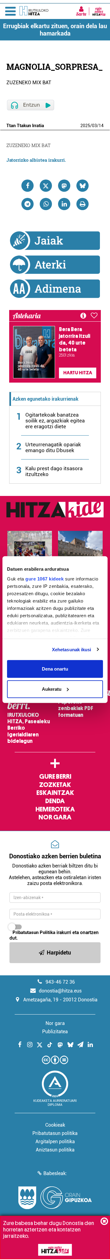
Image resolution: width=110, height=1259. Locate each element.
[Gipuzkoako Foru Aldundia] (55, 1197)
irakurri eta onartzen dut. (54, 935)
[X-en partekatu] (46, 186)
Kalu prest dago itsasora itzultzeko (53, 471)
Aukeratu (51, 688)
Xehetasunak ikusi (71, 649)
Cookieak (55, 1125)
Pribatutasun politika (55, 1133)
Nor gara (55, 817)
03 (94, 125)
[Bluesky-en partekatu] (82, 186)
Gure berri (55, 776)
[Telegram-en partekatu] (27, 204)
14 (101, 125)
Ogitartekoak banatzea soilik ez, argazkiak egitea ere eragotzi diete (55, 420)
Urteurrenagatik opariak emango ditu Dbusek (53, 447)
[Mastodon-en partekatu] (64, 186)
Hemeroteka (55, 809)
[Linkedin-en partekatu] (64, 204)
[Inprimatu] (82, 204)
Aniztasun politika (55, 1150)
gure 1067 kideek (44, 578)
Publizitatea (55, 1031)
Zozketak (55, 784)
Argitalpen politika (55, 1141)
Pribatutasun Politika (34, 932)
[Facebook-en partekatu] (27, 186)
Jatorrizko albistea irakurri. (36, 160)
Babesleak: (55, 1173)
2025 (85, 125)
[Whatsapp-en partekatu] (46, 204)
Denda (55, 801)
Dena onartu (55, 668)
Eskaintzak (55, 792)
